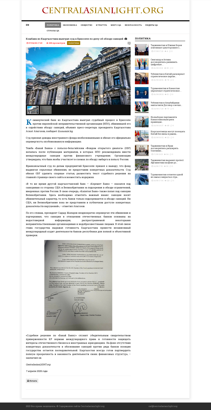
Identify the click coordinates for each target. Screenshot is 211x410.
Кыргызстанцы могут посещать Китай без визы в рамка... (168, 132)
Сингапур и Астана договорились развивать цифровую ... (164, 62)
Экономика (70, 25)
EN (27, 24)
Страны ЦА (53, 30)
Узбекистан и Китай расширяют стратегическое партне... (168, 75)
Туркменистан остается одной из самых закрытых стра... (167, 175)
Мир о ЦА (116, 25)
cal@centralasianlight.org (163, 406)
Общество (86, 25)
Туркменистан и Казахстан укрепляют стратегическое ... (166, 89)
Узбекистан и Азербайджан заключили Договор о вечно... (166, 103)
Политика (53, 25)
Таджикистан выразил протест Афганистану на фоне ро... (167, 161)
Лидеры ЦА (151, 25)
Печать (33, 381)
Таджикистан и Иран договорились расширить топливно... (164, 148)
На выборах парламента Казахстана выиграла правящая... (164, 119)
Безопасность (133, 25)
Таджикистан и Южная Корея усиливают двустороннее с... (166, 46)
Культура (101, 25)
